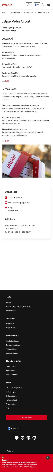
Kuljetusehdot (11, 400)
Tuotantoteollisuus (13, 353)
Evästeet (10, 451)
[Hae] (42, 4)
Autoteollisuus (11, 349)
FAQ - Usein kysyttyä (14, 388)
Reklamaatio (10, 404)
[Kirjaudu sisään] (29, 4)
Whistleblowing (12, 374)
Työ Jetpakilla (11, 310)
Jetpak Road (10, 328)
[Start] (7, 4)
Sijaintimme (10, 370)
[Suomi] (37, 4)
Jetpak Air (10, 324)
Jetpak (8, 302)
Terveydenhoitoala (13, 345)
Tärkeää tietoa (11, 396)
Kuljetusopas (11, 392)
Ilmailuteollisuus (12, 341)
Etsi (7, 408)
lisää (7, 81)
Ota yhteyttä (10, 366)
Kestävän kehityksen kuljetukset (18, 306)
